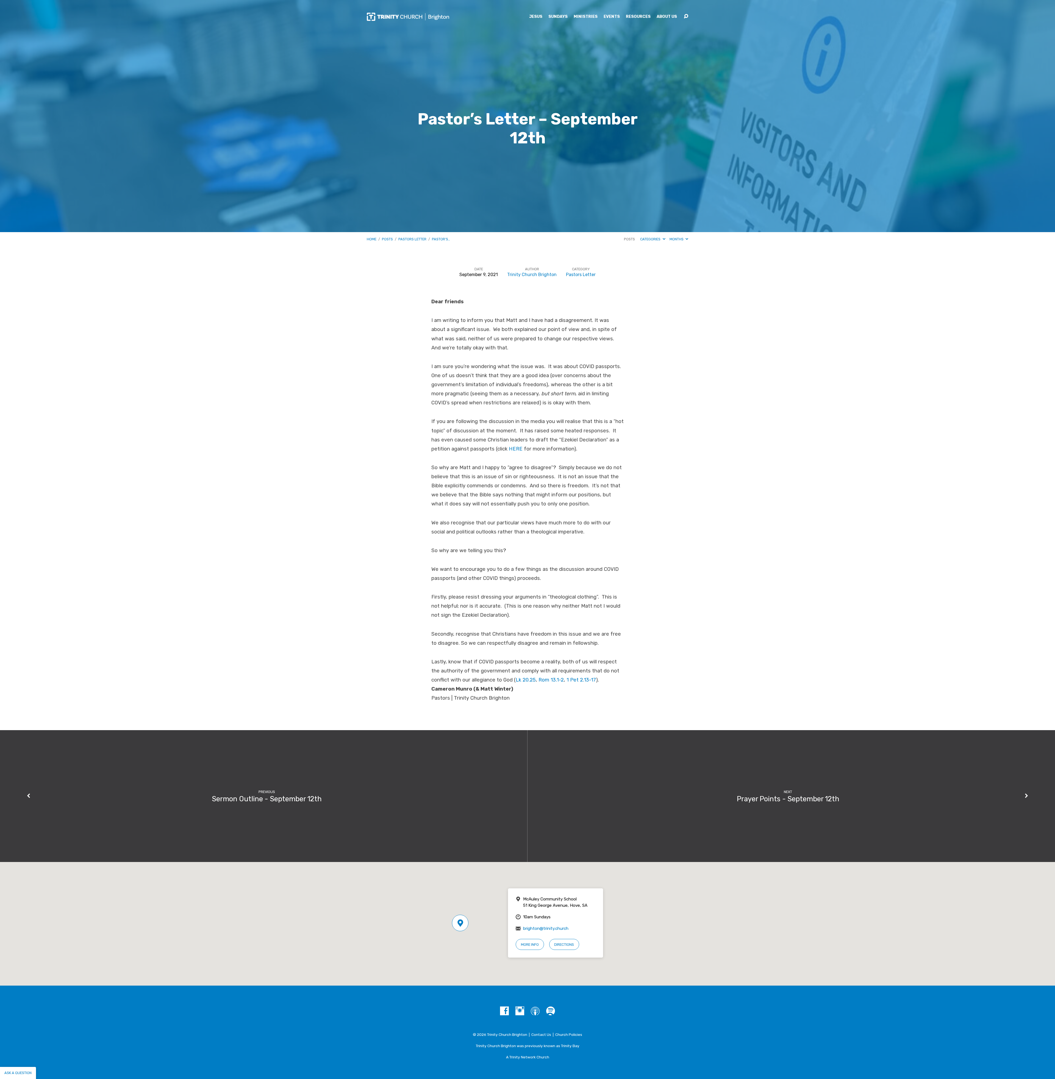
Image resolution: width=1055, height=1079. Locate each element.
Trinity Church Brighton (532, 274)
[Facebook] (504, 1010)
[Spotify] (550, 1010)
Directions (564, 944)
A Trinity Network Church (527, 1057)
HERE (516, 449)
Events (612, 17)
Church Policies (568, 1034)
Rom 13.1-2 (551, 680)
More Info (530, 944)
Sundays (558, 17)
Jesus (535, 17)
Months (677, 239)
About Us (667, 17)
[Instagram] (519, 1010)
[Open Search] (686, 16)
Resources (638, 17)
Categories (650, 239)
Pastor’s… (441, 239)
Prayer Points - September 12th (788, 799)
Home (371, 239)
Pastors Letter (412, 239)
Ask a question (18, 1073)
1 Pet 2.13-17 (581, 680)
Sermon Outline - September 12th (267, 799)
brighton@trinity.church (545, 928)
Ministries (586, 17)
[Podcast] (535, 1010)
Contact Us (541, 1034)
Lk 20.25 (526, 680)
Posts (387, 239)
